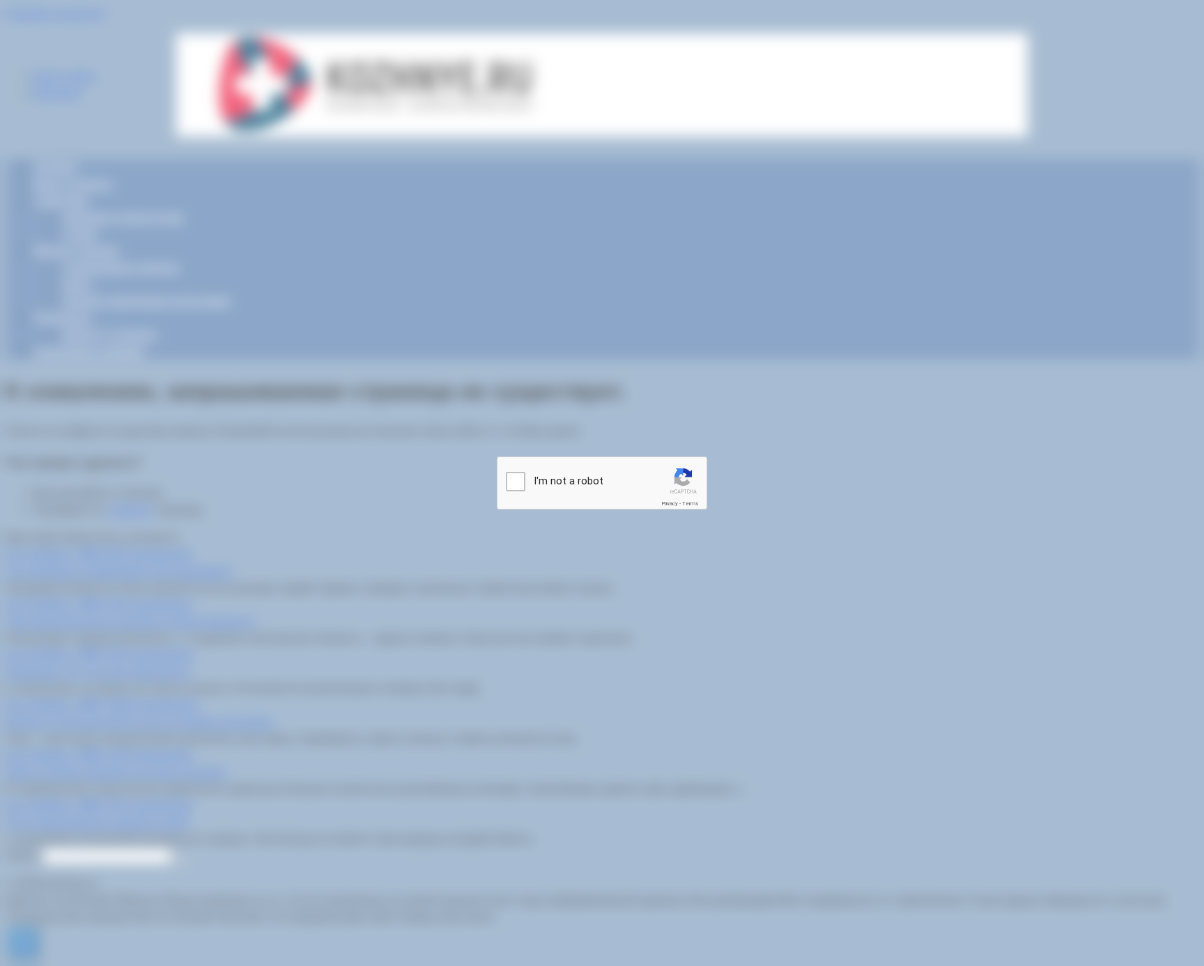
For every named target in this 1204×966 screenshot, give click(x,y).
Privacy (669, 503)
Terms (690, 503)
